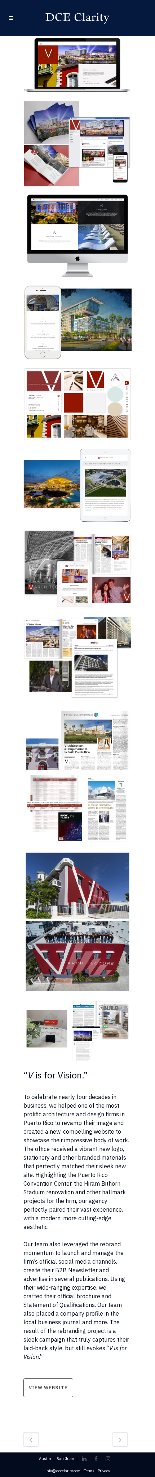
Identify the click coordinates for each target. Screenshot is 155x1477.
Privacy (104, 1470)
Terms (89, 1470)
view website (48, 1388)
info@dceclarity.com (62, 1470)
